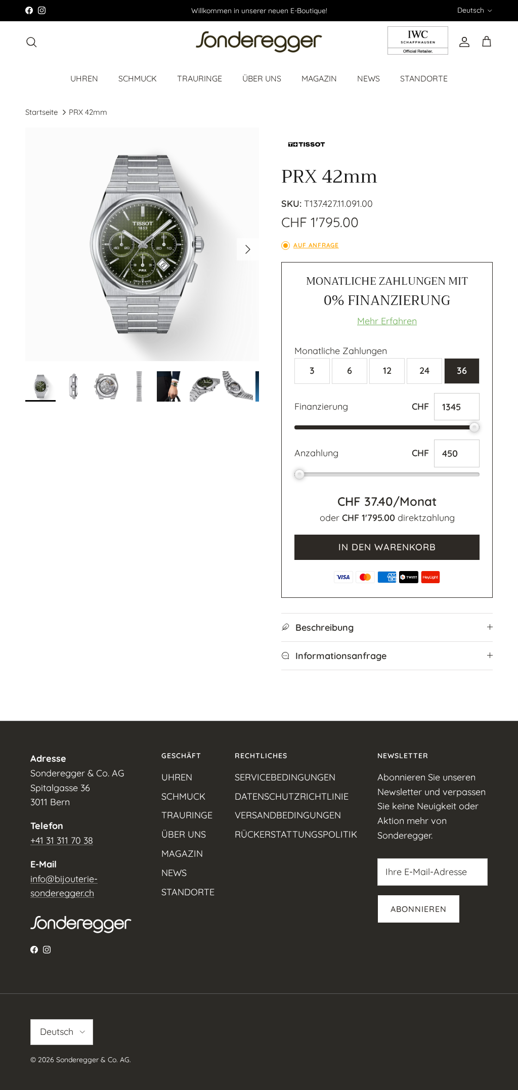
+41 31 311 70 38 (61, 840)
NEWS (368, 78)
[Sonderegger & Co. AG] (259, 42)
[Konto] (462, 42)
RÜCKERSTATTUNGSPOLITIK (296, 834)
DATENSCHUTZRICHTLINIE (292, 796)
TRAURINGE (199, 78)
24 (424, 370)
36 (462, 370)
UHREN (84, 78)
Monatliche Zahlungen (340, 351)
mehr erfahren (387, 321)
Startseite (41, 112)
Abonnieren (419, 909)
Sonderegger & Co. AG (93, 1059)
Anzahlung (316, 453)
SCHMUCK (137, 78)
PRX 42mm (88, 112)
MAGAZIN (319, 78)
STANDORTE (424, 78)
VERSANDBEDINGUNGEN (288, 815)
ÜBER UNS (261, 78)
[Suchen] (31, 42)
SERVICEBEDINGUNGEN (285, 777)
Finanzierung (321, 406)
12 (387, 370)
